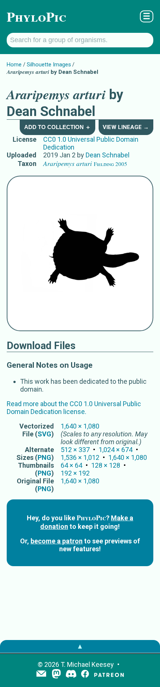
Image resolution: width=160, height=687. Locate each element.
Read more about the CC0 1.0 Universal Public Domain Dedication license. (74, 407)
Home (14, 64)
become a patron (57, 541)
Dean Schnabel (107, 155)
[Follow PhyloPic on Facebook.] (85, 674)
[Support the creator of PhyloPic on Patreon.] (109, 674)
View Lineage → (126, 127)
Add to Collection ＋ (57, 127)
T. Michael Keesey (87, 664)
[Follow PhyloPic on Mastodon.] (56, 674)
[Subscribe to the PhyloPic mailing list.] (41, 674)
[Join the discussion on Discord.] (71, 674)
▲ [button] (80, 646)
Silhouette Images (49, 64)
